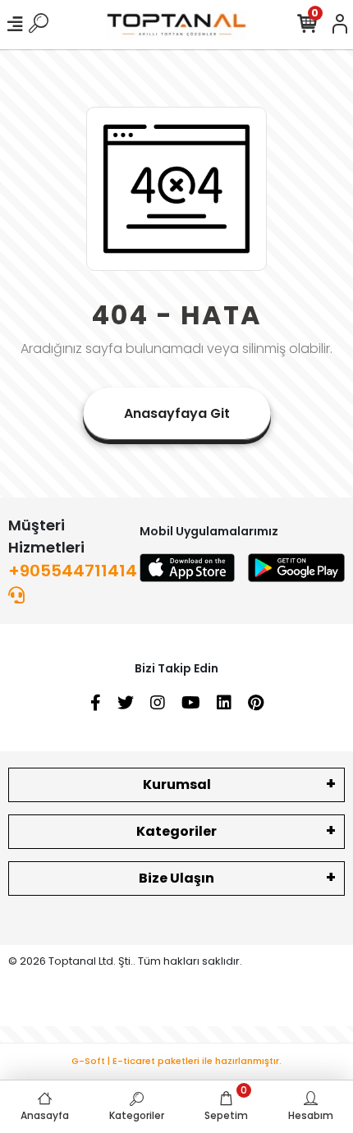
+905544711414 (72, 570)
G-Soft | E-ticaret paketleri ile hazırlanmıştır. (176, 1060)
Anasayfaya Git (177, 413)
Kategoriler (176, 831)
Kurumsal (177, 784)
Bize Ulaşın (176, 878)
